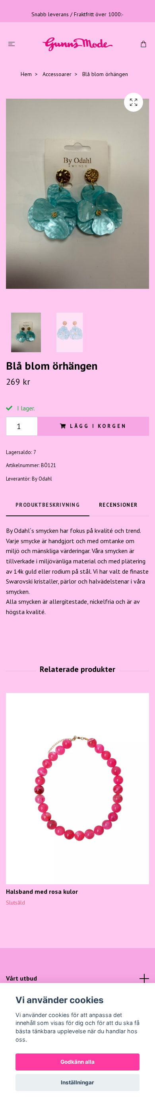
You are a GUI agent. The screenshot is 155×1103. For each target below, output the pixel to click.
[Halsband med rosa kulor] (77, 788)
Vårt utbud (21, 978)
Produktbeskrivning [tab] (47, 505)
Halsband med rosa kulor (42, 891)
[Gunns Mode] (77, 43)
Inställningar (77, 1082)
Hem (26, 74)
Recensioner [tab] (118, 505)
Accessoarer (57, 74)
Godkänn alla (77, 1062)
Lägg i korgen (98, 426)
